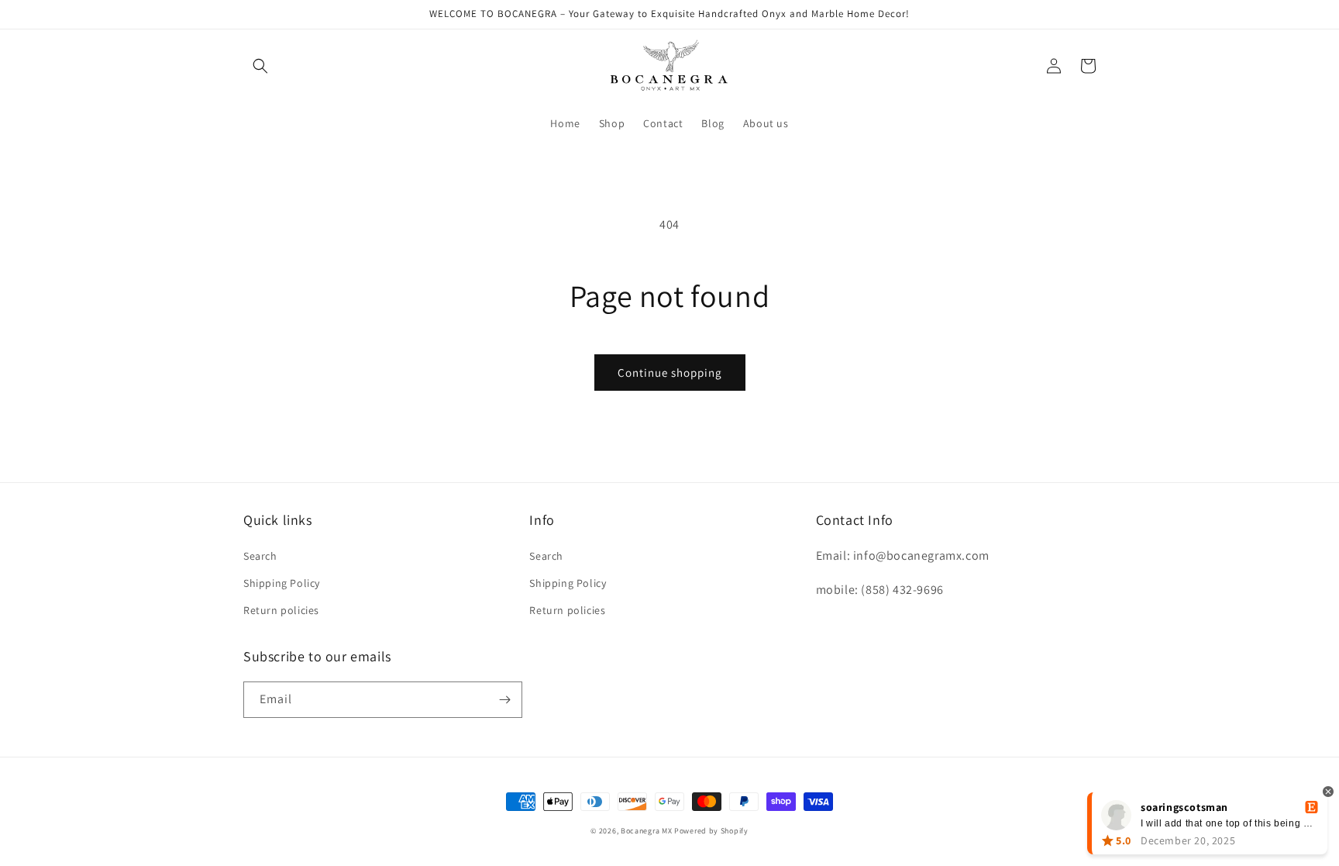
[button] (260, 66)
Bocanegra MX (646, 831)
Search (260, 556)
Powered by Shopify (711, 831)
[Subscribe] (504, 699)
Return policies (281, 610)
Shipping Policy (281, 583)
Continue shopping (670, 372)
